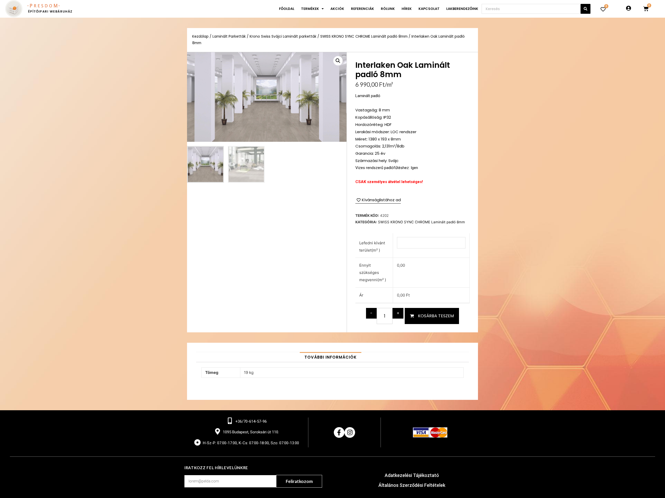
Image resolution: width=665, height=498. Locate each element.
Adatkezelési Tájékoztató (412, 475)
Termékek (310, 8)
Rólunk (388, 8)
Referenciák (362, 8)
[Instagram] (349, 432)
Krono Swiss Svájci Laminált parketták (283, 36)
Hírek (407, 8)
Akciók (337, 8)
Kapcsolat (429, 8)
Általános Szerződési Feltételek (411, 485)
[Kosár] (646, 9)
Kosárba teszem (436, 316)
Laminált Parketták (229, 36)
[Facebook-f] (339, 432)
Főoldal (286, 8)
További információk (330, 357)
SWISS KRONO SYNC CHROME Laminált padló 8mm (364, 36)
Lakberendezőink (462, 8)
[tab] (330, 357)
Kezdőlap (200, 36)
